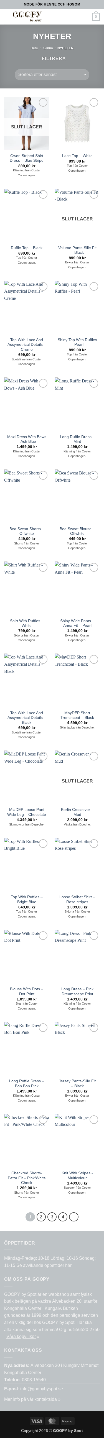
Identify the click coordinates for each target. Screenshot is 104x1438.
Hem (34, 48)
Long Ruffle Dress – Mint (77, 439)
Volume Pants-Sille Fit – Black (77, 250)
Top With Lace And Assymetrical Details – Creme (26, 345)
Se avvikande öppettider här (44, 1265)
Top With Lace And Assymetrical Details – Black (26, 718)
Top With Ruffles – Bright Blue (27, 899)
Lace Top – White (77, 156)
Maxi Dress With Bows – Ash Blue (26, 439)
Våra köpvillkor (21, 1336)
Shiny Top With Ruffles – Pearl (77, 342)
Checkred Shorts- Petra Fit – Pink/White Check (27, 1178)
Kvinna (47, 48)
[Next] (73, 1217)
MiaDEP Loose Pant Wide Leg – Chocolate (26, 812)
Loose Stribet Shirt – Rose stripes (77, 899)
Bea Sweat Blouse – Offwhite (77, 531)
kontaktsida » (47, 1399)
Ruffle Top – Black (26, 248)
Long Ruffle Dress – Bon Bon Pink (26, 1083)
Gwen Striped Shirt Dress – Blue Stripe (27, 158)
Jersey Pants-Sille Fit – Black (77, 1083)
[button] (58, 16)
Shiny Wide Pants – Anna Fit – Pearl (77, 623)
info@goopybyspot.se (41, 1388)
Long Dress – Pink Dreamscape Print (77, 991)
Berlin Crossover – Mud (77, 812)
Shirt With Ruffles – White (27, 623)
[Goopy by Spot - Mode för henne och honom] (27, 17)
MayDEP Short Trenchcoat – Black (77, 715)
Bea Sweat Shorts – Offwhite (26, 531)
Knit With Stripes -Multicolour (77, 1175)
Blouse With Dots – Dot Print (26, 991)
